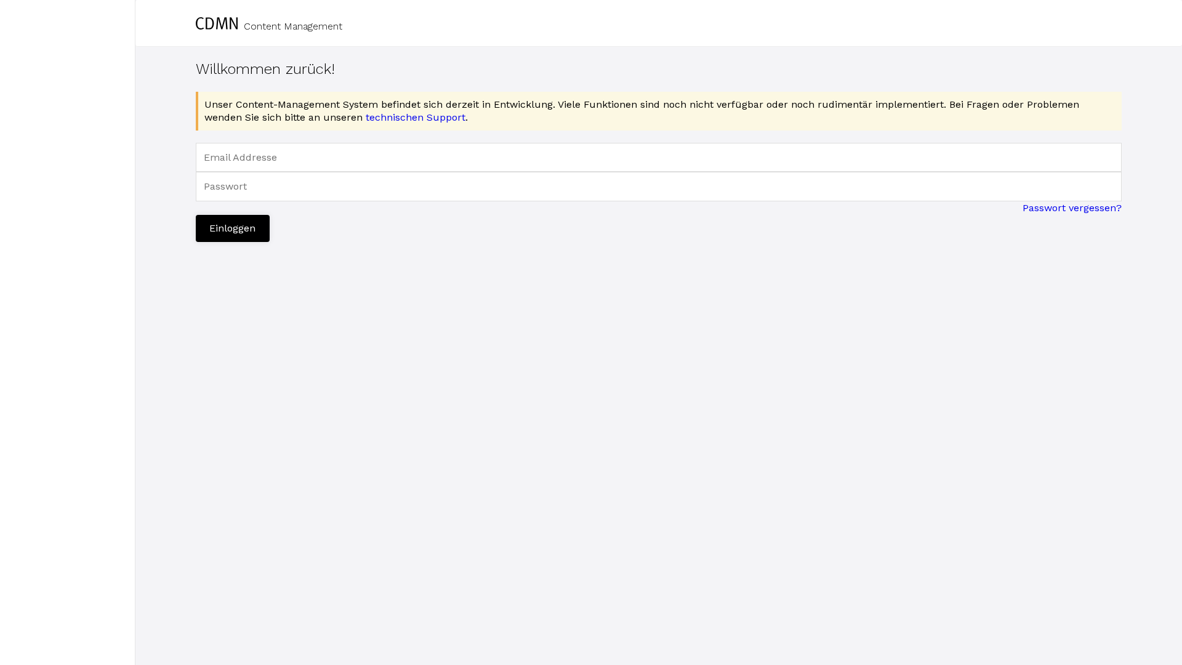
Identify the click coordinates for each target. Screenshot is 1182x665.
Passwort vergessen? (1072, 208)
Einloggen (232, 228)
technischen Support (415, 117)
